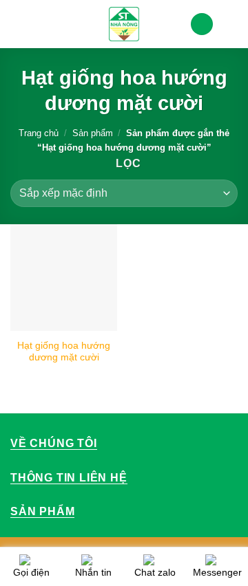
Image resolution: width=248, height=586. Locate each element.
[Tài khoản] (202, 24)
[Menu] (18, 24)
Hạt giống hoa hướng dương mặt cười (63, 351)
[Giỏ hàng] (231, 24)
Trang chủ (39, 133)
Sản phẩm (92, 133)
